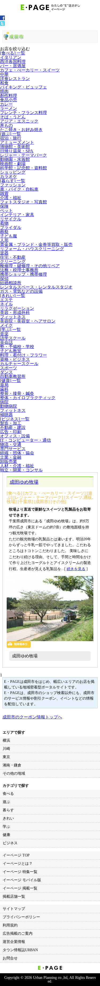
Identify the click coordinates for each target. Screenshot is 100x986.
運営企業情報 (14, 942)
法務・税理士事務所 (19, 270)
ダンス (6, 372)
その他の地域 (14, 773)
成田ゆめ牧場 (24, 482)
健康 (6, 835)
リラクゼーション (17, 308)
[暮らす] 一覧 (12, 180)
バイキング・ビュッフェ (23, 87)
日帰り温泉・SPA (16, 151)
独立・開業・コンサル (21, 470)
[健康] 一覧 (10, 380)
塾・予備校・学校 (17, 346)
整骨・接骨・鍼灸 (17, 393)
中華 (4, 74)
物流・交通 (10, 444)
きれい (8, 818)
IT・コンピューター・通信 (25, 440)
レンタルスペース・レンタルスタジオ (36, 287)
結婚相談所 (10, 283)
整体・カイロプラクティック (27, 397)
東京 (6, 757)
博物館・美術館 (15, 146)
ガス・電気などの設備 (21, 291)
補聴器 (6, 414)
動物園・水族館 (15, 159)
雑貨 (4, 193)
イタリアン (10, 57)
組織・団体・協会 (17, 453)
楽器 (4, 253)
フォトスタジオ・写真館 (23, 202)
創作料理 (8, 95)
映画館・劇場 (13, 163)
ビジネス (10, 843)
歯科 (4, 389)
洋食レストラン (15, 78)
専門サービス (13, 448)
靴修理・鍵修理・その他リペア (30, 266)
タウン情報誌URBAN (20, 950)
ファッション (13, 185)
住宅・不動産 (13, 257)
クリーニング (13, 261)
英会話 (6, 342)
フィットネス (13, 317)
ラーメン (8, 108)
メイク (6, 325)
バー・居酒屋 (13, 66)
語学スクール (13, 338)
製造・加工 (10, 423)
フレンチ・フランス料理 (23, 112)
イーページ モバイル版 (22, 880)
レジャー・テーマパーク (23, 155)
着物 (4, 223)
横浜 (6, 740)
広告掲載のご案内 (18, 933)
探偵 (4, 278)
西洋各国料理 (13, 61)
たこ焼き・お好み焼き (21, 129)
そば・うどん (13, 117)
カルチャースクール (19, 363)
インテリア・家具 (17, 214)
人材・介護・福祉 (17, 465)
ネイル (6, 304)
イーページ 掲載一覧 (20, 888)
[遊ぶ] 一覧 (10, 134)
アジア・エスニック (19, 121)
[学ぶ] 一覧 (10, 329)
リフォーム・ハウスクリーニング (32, 249)
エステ (6, 300)
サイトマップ (14, 909)
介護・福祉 (10, 197)
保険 (4, 206)
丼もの (6, 125)
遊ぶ (6, 802)
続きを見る (76, 569)
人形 (4, 240)
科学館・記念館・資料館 (23, 168)
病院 (4, 402)
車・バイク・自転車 (19, 189)
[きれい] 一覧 (12, 295)
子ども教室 (10, 351)
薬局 (4, 385)
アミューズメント (17, 142)
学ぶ (6, 827)
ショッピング (13, 172)
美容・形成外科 (15, 312)
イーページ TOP (16, 855)
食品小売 (8, 100)
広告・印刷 (10, 431)
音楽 (4, 334)
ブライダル (10, 227)
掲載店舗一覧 (14, 897)
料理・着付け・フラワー (23, 355)
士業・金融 (10, 457)
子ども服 (8, 236)
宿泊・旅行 (10, 138)
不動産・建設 (13, 427)
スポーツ (8, 368)
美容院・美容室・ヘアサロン (27, 321)
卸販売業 (8, 461)
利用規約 (10, 925)
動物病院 (8, 406)
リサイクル (10, 219)
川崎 (6, 749)
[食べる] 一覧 (12, 53)
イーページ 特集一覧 (20, 872)
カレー (6, 104)
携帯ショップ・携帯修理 (23, 274)
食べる (8, 794)
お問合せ (10, 958)
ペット (6, 210)
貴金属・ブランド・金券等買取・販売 (36, 244)
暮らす (8, 810)
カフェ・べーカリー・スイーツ (30, 70)
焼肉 (4, 91)
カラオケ (8, 176)
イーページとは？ (18, 864)
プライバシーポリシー (21, 917)
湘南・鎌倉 (12, 765)
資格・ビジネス (15, 359)
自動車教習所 (13, 376)
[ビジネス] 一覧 (14, 419)
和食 (4, 83)
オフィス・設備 (15, 436)
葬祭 (4, 231)
